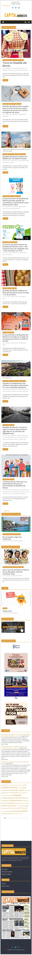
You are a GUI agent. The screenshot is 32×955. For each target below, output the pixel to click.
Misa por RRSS (6, 162)
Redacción (16, 114)
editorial (3, 792)
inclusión (22, 491)
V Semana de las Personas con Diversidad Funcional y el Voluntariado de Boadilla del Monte (15, 484)
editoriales (8, 792)
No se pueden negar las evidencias (12, 538)
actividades (4, 785)
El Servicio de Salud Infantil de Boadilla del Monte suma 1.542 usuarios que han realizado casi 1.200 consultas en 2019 (15, 247)
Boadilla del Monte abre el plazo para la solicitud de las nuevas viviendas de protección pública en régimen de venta (15, 109)
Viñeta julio (7, 611)
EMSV (7, 116)
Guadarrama (6, 798)
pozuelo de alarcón (8, 806)
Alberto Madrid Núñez (19, 68)
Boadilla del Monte (7, 70)
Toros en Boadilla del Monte (15, 64)
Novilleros (11, 803)
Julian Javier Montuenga (18, 540)
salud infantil (9, 254)
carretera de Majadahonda (8, 437)
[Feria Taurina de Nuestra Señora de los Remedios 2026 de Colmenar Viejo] (16, 550)
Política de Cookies (6, 874)
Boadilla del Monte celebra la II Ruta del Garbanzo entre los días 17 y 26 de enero (16, 292)
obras (17, 803)
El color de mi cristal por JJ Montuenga (11, 534)
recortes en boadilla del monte (18, 70)
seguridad (3, 811)
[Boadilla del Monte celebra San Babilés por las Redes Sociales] (16, 132)
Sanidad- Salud (13, 242)
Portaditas (11, 332)
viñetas (20, 813)
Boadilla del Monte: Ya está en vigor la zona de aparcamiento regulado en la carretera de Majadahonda (15, 430)
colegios (19, 787)
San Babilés (11, 162)
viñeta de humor (15, 813)
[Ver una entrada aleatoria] (29, 22)
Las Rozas (22, 798)
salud (8, 808)
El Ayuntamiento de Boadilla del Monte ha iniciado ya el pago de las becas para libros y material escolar (15, 338)
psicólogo (3, 808)
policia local (21, 803)
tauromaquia (16, 811)
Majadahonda (16, 800)
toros (27, 70)
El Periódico (12, 104)
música (27, 800)
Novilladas (4, 803)
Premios (20, 805)
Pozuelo (27, 803)
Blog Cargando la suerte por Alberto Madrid (13, 60)
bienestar (19, 785)
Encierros (19, 792)
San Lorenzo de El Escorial (18, 808)
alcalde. (9, 785)
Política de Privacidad (6, 871)
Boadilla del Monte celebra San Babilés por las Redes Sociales (15, 157)
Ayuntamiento (14, 785)
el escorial (14, 793)
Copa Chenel (27, 790)
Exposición (24, 792)
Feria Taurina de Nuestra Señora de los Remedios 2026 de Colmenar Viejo (16, 572)
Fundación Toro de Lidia (6, 795)
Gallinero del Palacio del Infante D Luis (11, 391)
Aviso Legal (4, 869)
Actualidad (5, 104)
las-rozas (14, 798)
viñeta (9, 813)
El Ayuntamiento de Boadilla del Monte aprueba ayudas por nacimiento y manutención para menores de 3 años (15, 201)
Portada (19, 104)
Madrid (8, 800)
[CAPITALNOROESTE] (13, 849)
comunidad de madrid (15, 790)
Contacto (3, 883)
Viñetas (5, 608)
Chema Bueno (15, 160)
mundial (24, 800)
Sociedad (23, 154)
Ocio (9, 288)
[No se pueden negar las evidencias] (16, 517)
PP (17, 806)
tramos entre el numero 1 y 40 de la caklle (16, 439)
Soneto (8, 811)
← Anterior (6, 511)
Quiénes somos (5, 886)
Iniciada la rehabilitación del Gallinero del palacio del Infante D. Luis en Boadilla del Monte (15, 385)
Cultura (5, 154)
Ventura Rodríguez (24, 391)
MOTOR (6, 730)
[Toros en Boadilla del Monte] (16, 31)
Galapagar (17, 795)
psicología (25, 806)
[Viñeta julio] (16, 591)
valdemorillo (4, 813)
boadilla (24, 785)
